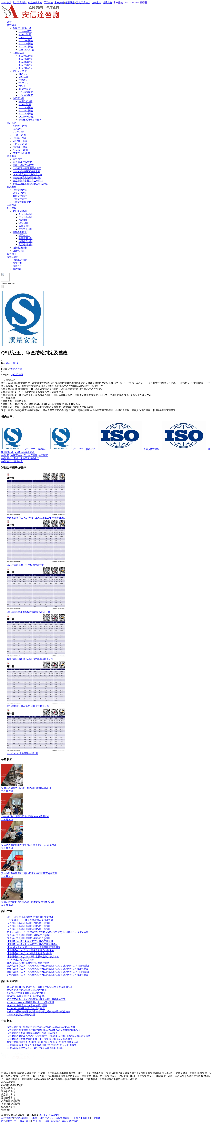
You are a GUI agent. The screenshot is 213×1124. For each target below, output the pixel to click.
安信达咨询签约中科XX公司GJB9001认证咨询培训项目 (35, 1048)
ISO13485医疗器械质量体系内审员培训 (27, 990)
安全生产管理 (30, 455)
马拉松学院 (7, 1118)
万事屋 (33, 1118)
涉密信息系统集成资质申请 (27, 177)
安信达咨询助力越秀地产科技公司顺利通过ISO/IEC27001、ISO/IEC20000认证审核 (48, 1036)
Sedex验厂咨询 (20, 150)
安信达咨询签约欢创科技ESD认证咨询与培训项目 (32, 1033)
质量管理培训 (25, 238)
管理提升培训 (20, 232)
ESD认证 (23, 80)
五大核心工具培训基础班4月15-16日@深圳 (28, 929)
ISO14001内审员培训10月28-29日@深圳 (27, 1005)
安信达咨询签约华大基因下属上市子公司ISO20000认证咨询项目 (39, 1039)
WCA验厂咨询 (20, 141)
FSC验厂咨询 (19, 138)
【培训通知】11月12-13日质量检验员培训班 (29, 953)
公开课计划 (18, 250)
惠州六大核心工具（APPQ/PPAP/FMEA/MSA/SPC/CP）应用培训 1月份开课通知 (47, 969)
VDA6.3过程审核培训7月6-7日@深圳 (26, 1008)
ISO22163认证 (26, 43)
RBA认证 (23, 74)
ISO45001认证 (26, 95)
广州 (34, 1121)
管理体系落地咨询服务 (30, 119)
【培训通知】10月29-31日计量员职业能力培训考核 (33, 956)
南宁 (9, 1121)
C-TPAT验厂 (19, 132)
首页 (9, 22)
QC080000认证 (26, 116)
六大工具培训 (20, 2)
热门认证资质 (20, 71)
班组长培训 (24, 235)
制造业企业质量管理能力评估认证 (30, 183)
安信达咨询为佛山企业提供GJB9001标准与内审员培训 (28, 845)
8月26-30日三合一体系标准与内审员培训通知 (30, 920)
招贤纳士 (70, 2)
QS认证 (5, 455)
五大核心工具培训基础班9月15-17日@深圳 (28, 926)
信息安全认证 (20, 190)
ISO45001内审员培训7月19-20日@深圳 (26, 996)
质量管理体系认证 (22, 28)
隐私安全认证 (20, 193)
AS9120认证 (25, 104)
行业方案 (17, 263)
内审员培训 (24, 226)
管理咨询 (11, 205)
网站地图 (55, 1121)
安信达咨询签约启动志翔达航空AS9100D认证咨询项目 (29, 873)
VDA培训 (6, 2)
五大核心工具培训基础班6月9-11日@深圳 (28, 962)
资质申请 (11, 156)
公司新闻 (11, 253)
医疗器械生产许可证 (23, 165)
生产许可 (43, 455)
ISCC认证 (18, 129)
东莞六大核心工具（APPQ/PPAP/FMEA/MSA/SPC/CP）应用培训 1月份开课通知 (47, 975)
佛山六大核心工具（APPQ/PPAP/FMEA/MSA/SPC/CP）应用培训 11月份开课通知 (48, 972)
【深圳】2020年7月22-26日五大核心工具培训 (30, 941)
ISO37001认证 (26, 107)
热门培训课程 (20, 211)
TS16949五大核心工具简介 (20, 959)
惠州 (28, 1121)
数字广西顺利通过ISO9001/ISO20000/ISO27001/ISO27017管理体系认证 (42, 1042)
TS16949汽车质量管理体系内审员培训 (26, 993)
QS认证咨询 (16, 455)
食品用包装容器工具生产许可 (28, 180)
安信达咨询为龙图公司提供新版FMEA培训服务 (25, 816)
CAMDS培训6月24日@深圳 (21, 1014)
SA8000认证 (25, 89)
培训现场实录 (20, 247)
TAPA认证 (24, 83)
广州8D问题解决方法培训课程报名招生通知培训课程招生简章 (38, 1011)
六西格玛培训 (25, 244)
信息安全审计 (20, 199)
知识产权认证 (25, 101)
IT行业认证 (18, 52)
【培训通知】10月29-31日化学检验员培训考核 (30, 950)
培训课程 (11, 208)
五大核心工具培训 (80, 1118)
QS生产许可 (17, 374)
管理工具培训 (25, 229)
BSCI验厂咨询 (20, 147)
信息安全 (11, 186)
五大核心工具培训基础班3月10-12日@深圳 (28, 938)
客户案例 (59, 2)
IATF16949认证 (26, 49)
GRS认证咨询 (20, 144)
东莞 (22, 1121)
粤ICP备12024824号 (49, 1115)
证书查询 (96, 2)
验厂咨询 (11, 123)
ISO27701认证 (26, 65)
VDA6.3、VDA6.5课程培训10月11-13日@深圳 (30, 1002)
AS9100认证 (25, 34)
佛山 (16, 1121)
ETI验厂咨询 (19, 135)
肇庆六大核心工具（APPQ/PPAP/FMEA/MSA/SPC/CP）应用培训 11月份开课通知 (48, 965)
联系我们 (107, 2)
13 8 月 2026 (7, 791)
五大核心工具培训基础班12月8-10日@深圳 (28, 923)
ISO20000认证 (26, 56)
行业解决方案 (35, 2)
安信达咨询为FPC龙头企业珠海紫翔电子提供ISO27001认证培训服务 (41, 1045)
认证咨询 (11, 25)
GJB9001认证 (25, 37)
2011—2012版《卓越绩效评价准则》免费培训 (30, 917)
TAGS (75, 1121)
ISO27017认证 (26, 68)
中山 (41, 1121)
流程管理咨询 (63, 1118)
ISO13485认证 (26, 40)
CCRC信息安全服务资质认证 (27, 174)
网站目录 (66, 1121)
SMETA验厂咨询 (21, 153)
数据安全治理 (20, 196)
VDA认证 (23, 77)
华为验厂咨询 (20, 126)
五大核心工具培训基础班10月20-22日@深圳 (29, 935)
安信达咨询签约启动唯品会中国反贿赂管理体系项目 (27, 902)
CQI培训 (23, 220)
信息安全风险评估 (22, 202)
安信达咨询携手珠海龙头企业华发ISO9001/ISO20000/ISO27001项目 (41, 1027)
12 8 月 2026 (7, 905)
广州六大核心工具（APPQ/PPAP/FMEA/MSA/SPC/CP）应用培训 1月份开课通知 (47, 932)
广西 (3, 1121)
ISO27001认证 (26, 59)
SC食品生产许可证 (22, 162)
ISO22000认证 (26, 46)
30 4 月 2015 (12, 363)
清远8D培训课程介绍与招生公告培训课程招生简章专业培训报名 (39, 987)
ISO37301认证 (26, 113)
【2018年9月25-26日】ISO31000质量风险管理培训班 (33, 947)
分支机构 (96, 1118)
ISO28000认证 (26, 110)
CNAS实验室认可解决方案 (26, 171)
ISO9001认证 (25, 31)
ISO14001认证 (26, 92)
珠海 (47, 1121)
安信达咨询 (13, 257)
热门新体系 (18, 98)
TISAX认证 (24, 86)
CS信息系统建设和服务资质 (27, 168)
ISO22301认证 (26, 62)
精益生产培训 (25, 241)
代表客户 (17, 266)
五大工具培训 (83, 2)
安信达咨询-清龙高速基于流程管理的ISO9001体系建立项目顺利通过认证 (44, 1030)
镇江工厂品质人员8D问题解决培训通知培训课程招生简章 (36, 999)
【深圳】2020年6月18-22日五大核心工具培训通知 (32, 944)
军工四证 (48, 2)
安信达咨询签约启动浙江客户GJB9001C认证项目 (26, 788)
